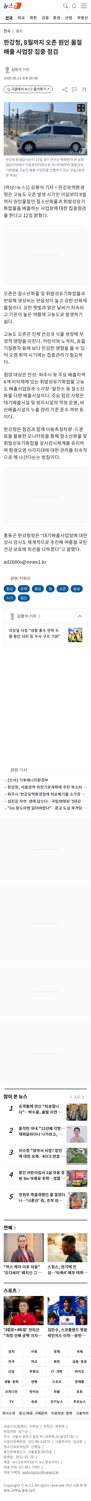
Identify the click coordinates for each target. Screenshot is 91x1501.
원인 (23, 598)
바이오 (79, 1371)
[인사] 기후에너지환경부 (28, 780)
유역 (23, 589)
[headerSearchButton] (65, 5)
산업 (11, 1371)
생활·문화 (11, 1382)
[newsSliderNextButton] (83, 1097)
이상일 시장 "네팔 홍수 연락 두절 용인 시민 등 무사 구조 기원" (34, 633)
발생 (76, 589)
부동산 (34, 1371)
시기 (9, 598)
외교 (34, 1361)
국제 (79, 1351)
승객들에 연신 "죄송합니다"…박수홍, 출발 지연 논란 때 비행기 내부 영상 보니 (42, 1112)
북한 (57, 1361)
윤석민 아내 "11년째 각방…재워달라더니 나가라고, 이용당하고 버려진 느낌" (42, 1134)
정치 (11, 1351)
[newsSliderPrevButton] (71, 1097)
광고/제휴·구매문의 (33, 1413)
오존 (62, 589)
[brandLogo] (13, 5)
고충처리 (82, 1413)
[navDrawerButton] (83, 5)
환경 (37, 589)
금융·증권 (79, 1361)
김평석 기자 (20, 69)
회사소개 (8, 1413)
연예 (8, 1227)
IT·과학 (57, 1371)
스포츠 (10, 1290)
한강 (9, 589)
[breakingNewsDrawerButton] (74, 5)
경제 (57, 1351)
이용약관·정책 (61, 1413)
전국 (7, 31)
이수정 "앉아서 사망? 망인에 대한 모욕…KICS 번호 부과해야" (42, 1156)
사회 (34, 1351)
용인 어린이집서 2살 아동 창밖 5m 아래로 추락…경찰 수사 (42, 1178)
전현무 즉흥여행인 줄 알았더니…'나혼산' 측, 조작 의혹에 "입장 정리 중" (42, 1200)
